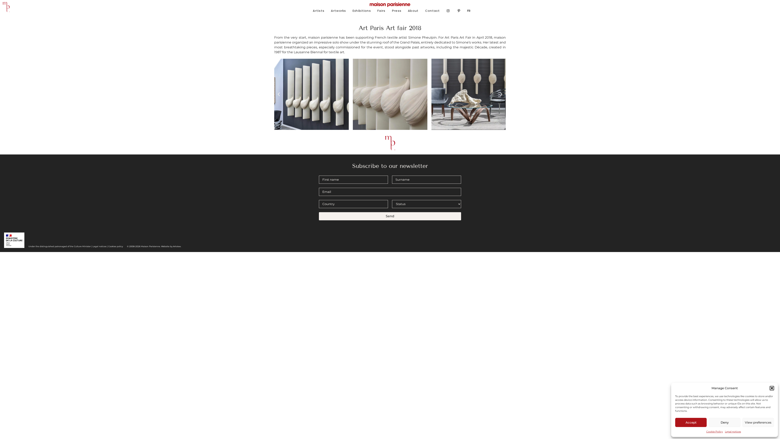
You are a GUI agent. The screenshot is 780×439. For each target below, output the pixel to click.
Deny (725, 422)
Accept (691, 422)
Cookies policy (115, 246)
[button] (772, 388)
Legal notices (733, 431)
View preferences (758, 422)
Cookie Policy (714, 431)
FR (468, 11)
